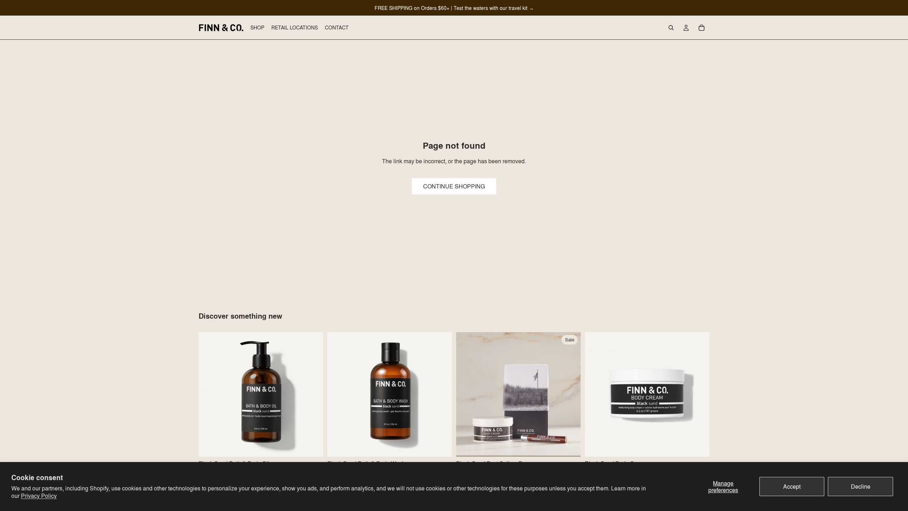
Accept (792, 486)
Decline (860, 486)
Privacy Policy (39, 495)
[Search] (671, 27)
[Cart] (701, 27)
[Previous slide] (209, 394)
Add (318, 445)
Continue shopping (454, 186)
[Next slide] (312, 394)
